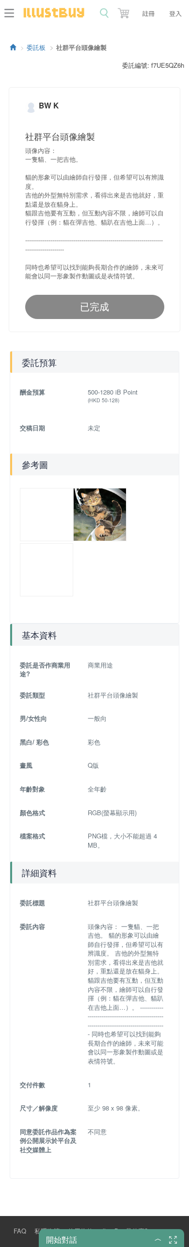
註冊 (148, 13)
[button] (124, 11)
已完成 (94, 306)
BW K (49, 105)
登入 (175, 13)
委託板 (36, 47)
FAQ (20, 1230)
